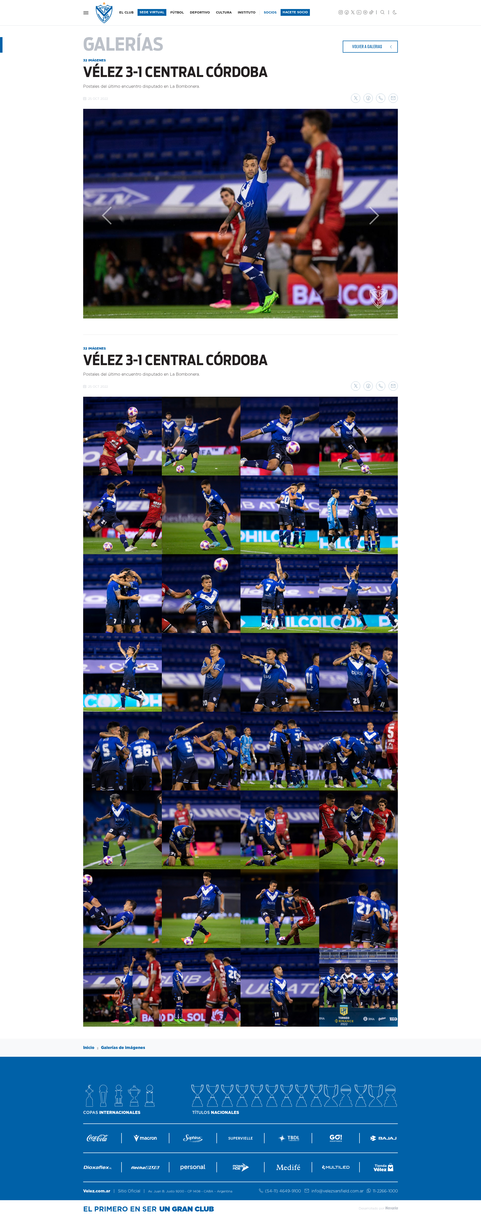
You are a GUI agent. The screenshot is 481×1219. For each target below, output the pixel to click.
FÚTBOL (177, 12)
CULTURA (224, 12)
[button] (355, 98)
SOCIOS (270, 12)
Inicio (88, 1048)
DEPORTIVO (200, 12)
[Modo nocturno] (391, 13)
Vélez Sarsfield (104, 12)
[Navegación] (86, 13)
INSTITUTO (247, 12)
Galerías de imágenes (123, 1048)
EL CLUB (126, 12)
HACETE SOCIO (295, 12)
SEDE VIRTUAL (152, 12)
